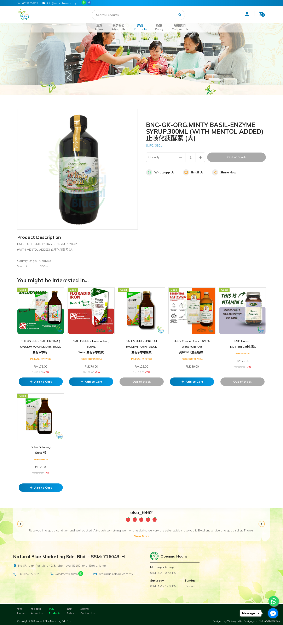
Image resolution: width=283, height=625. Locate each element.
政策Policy (159, 27)
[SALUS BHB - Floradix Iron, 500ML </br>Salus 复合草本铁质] (91, 311)
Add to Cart (40, 382)
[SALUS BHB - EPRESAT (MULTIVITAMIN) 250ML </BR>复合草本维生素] (141, 311)
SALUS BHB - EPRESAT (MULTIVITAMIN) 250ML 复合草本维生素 (141, 346)
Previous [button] (20, 524)
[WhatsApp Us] (80, 574)
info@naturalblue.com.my (115, 574)
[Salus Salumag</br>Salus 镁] (40, 417)
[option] (141, 524)
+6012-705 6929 (29, 574)
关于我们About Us (118, 27)
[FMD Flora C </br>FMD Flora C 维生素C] (242, 311)
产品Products (140, 27)
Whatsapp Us (164, 172)
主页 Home (99, 27)
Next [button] (262, 524)
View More (141, 536)
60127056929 (30, 3)
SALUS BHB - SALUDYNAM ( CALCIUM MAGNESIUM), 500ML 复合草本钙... (40, 346)
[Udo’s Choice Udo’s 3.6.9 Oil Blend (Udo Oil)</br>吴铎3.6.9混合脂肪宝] (192, 311)
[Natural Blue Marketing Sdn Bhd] (89, 3)
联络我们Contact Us (180, 27)
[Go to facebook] (273, 613)
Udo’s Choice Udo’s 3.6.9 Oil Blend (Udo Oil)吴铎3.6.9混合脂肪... (192, 346)
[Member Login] (247, 14)
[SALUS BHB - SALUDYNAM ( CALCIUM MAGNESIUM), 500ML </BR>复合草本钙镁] (40, 311)
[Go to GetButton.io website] (273, 621)
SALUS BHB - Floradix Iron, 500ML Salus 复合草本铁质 (91, 346)
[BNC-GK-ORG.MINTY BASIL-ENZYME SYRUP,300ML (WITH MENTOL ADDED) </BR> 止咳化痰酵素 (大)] (77, 169)
